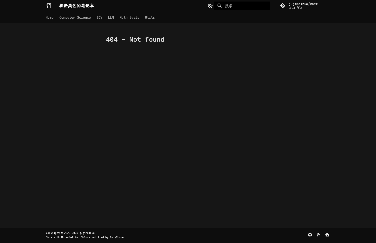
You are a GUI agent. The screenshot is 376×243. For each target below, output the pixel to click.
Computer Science (75, 17)
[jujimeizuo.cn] (327, 235)
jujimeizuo (87, 233)
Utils (150, 17)
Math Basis (129, 17)
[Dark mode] (209, 5)
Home (50, 17)
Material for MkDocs (76, 237)
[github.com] (310, 235)
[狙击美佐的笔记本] (49, 5)
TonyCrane (117, 237)
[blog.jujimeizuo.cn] (318, 235)
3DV (99, 17)
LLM (111, 17)
